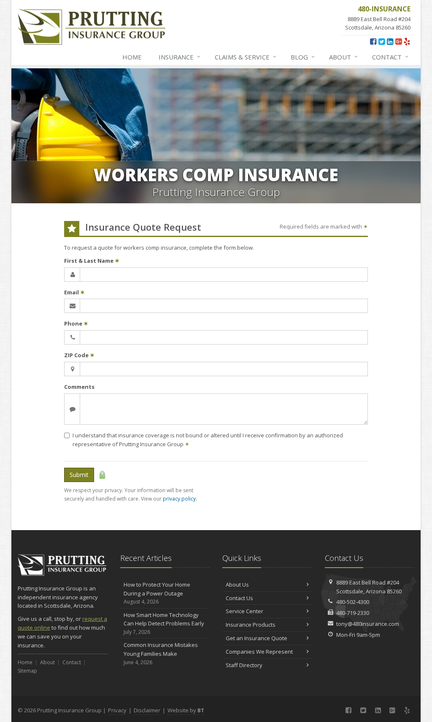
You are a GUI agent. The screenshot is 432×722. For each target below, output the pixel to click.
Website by (185, 710)
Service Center (244, 611)
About (343, 56)
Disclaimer (147, 710)
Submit (79, 475)
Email (74, 292)
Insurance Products (250, 624)
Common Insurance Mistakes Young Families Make (161, 653)
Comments (79, 387)
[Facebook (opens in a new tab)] (373, 41)
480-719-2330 (352, 613)
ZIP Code (79, 355)
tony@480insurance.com (367, 624)
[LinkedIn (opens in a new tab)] (390, 41)
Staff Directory (244, 665)
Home (132, 57)
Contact (390, 56)
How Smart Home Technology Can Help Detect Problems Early (164, 623)
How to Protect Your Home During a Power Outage (157, 593)
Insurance (179, 56)
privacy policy (179, 498)
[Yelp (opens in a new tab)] (407, 41)
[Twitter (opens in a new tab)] (381, 41)
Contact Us (239, 598)
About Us (237, 584)
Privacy (117, 710)
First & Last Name (91, 260)
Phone (76, 323)
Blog (303, 56)
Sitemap (27, 670)
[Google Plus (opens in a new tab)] (398, 41)
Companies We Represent (259, 651)
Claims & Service (245, 56)
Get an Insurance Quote (256, 638)
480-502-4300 (352, 602)
